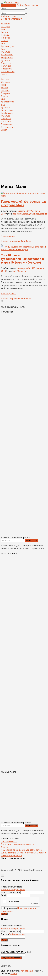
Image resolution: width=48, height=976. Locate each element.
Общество (6, 63)
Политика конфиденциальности (17, 844)
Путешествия (7, 71)
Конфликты (7, 57)
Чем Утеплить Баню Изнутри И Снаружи (21, 849)
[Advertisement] (24, 157)
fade (14, 271)
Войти (4, 914)
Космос (4, 32)
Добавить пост (8, 5)
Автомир (5, 23)
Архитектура (7, 46)
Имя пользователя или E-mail (16, 951)
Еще (3, 43)
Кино (3, 29)
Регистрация (26, 970)
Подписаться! (31, 540)
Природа (5, 37)
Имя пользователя (10, 892)
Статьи (4, 40)
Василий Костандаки (22, 213)
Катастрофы (7, 54)
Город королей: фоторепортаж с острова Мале (23, 203)
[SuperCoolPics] (11, 2)
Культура (5, 51)
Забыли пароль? (17, 934)
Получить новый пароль (11, 958)
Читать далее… (8, 236)
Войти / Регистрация (27, 5)
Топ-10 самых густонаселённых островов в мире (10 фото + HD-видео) (22, 259)
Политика (6, 65)
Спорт (4, 74)
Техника (5, 35)
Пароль (13, 934)
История (5, 26)
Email (3, 895)
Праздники (6, 68)
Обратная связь (9, 841)
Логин (4, 940)
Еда (3, 49)
